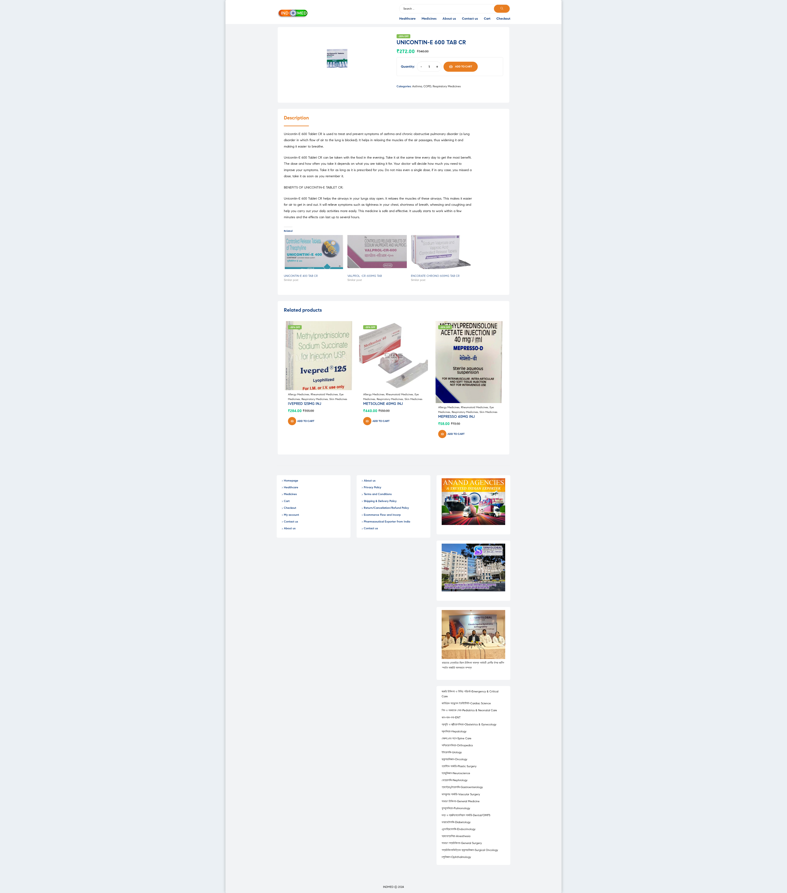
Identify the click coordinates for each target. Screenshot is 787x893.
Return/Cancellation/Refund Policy (386, 508)
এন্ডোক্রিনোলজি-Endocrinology (458, 829)
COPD (427, 86)
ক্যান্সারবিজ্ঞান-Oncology (454, 759)
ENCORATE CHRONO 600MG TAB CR (435, 276)
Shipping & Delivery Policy (380, 501)
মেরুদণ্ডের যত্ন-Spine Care (456, 738)
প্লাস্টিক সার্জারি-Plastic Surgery (459, 766)
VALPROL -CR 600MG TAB (364, 276)
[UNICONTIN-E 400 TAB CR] (313, 252)
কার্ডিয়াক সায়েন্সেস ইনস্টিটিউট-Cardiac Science (466, 703)
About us (449, 18)
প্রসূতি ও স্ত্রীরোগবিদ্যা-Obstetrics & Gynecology (469, 724)
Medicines (429, 18)
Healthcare (407, 18)
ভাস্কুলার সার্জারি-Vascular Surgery (461, 794)
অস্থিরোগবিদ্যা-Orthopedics (457, 745)
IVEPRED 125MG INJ (304, 403)
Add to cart (463, 66)
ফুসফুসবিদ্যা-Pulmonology (456, 808)
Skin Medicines (338, 399)
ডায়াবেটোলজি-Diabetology (456, 822)
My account (291, 515)
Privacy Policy (372, 487)
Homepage (291, 480)
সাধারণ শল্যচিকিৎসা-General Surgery (462, 843)
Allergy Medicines (298, 394)
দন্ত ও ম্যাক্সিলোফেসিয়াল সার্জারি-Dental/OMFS (466, 815)
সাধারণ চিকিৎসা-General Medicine (461, 801)
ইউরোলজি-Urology (452, 752)
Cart (487, 18)
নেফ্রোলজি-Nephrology (454, 780)
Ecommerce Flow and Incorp (382, 515)
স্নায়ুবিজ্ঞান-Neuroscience (456, 773)
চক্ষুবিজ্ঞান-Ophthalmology (456, 857)
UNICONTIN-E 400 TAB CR (301, 276)
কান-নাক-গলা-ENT (451, 717)
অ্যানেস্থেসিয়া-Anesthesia (456, 836)
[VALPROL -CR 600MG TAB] (377, 252)
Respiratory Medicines (447, 86)
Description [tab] (296, 118)
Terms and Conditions (378, 494)
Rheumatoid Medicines (324, 394)
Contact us (470, 18)
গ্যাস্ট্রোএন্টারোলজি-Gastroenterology (462, 787)
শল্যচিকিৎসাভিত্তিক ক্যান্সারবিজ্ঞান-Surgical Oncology (470, 850)
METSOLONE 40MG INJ (383, 403)
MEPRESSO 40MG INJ (456, 416)
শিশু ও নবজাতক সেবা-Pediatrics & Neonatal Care (469, 710)
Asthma (417, 86)
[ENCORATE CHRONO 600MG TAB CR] (440, 252)
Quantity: (408, 66)
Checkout (503, 18)
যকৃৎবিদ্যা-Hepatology (454, 731)
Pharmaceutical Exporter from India (387, 521)
